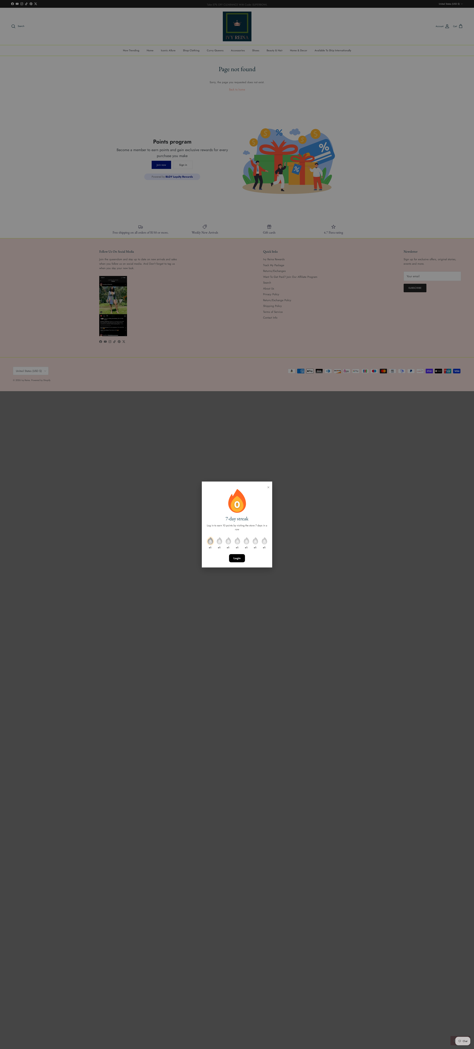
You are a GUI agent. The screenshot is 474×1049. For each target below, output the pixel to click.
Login (237, 558)
